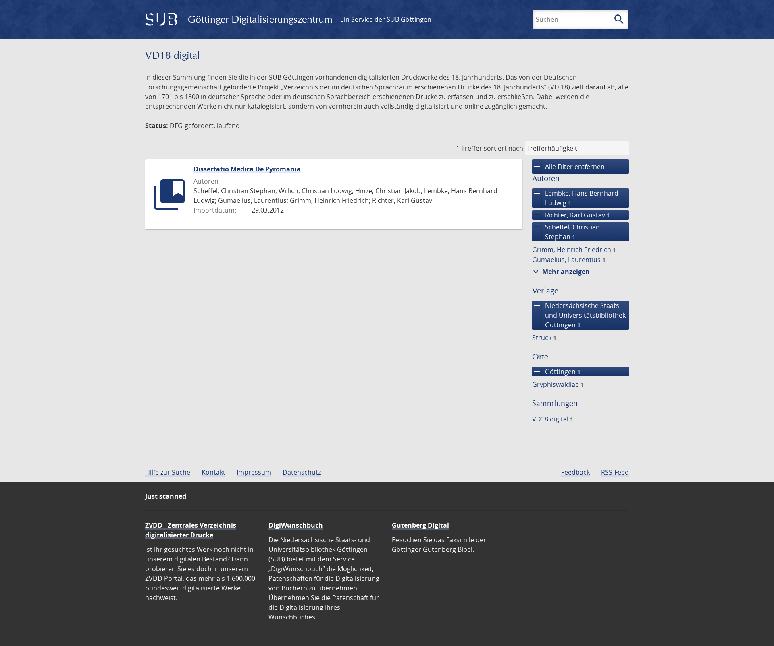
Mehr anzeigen (560, 272)
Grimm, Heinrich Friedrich (574, 249)
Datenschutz (302, 472)
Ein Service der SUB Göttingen (385, 19)
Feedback (575, 472)
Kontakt (213, 472)
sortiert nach (503, 148)
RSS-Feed (615, 472)
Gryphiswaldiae (558, 384)
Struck (544, 337)
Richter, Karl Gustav (571, 215)
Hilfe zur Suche (167, 472)
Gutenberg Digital (420, 525)
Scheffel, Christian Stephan (566, 231)
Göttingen (556, 371)
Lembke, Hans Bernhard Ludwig (575, 197)
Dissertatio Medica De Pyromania (247, 169)
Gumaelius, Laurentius (568, 259)
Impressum (254, 472)
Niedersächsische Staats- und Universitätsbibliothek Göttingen (579, 315)
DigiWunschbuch (295, 525)
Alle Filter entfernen (568, 166)
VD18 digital (552, 419)
